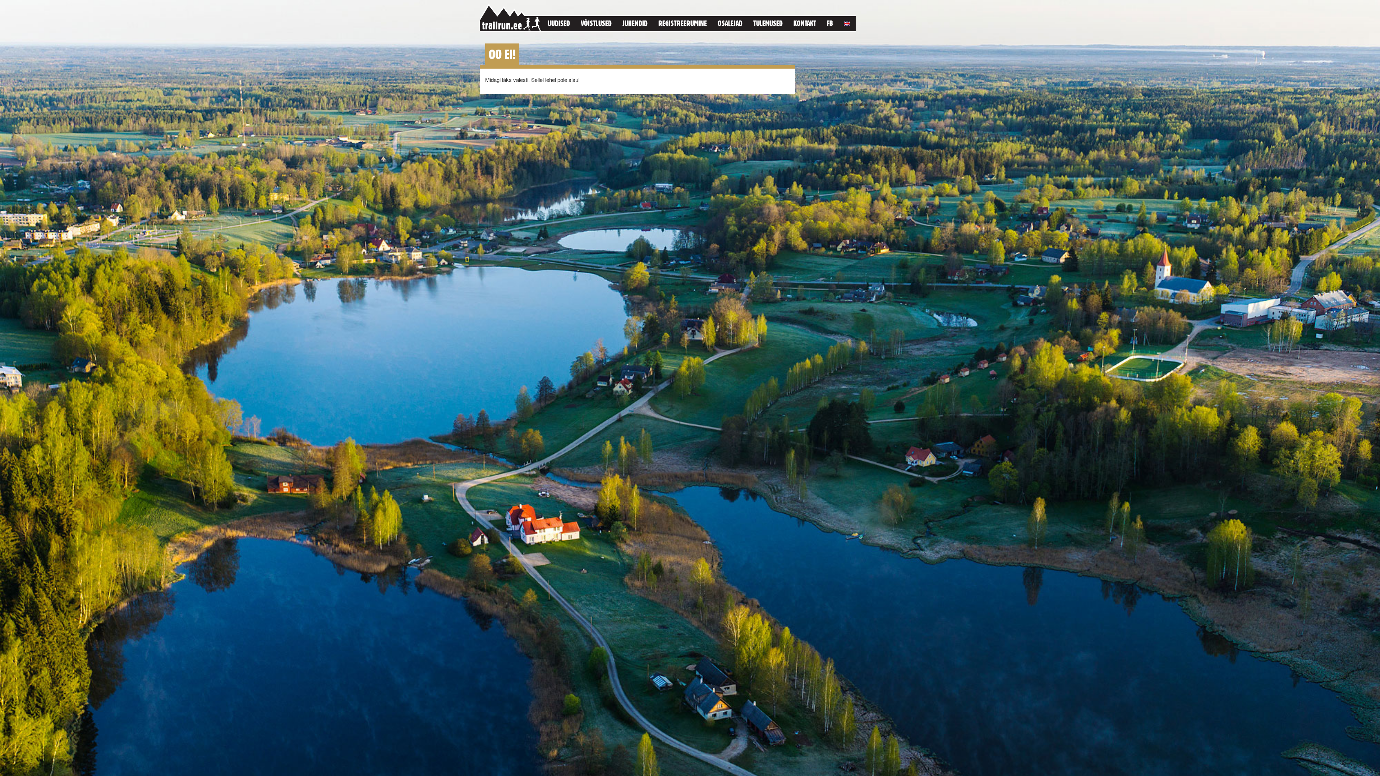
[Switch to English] (847, 22)
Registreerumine (682, 23)
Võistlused (596, 23)
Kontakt (805, 23)
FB (830, 23)
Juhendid (635, 23)
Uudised (559, 23)
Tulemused (768, 23)
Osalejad (730, 23)
